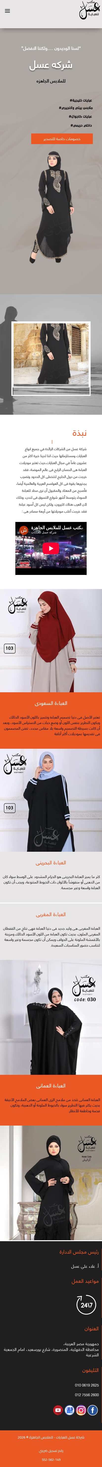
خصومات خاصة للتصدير (62, 138)
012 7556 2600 (87, 1394)
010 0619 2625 (87, 1384)
